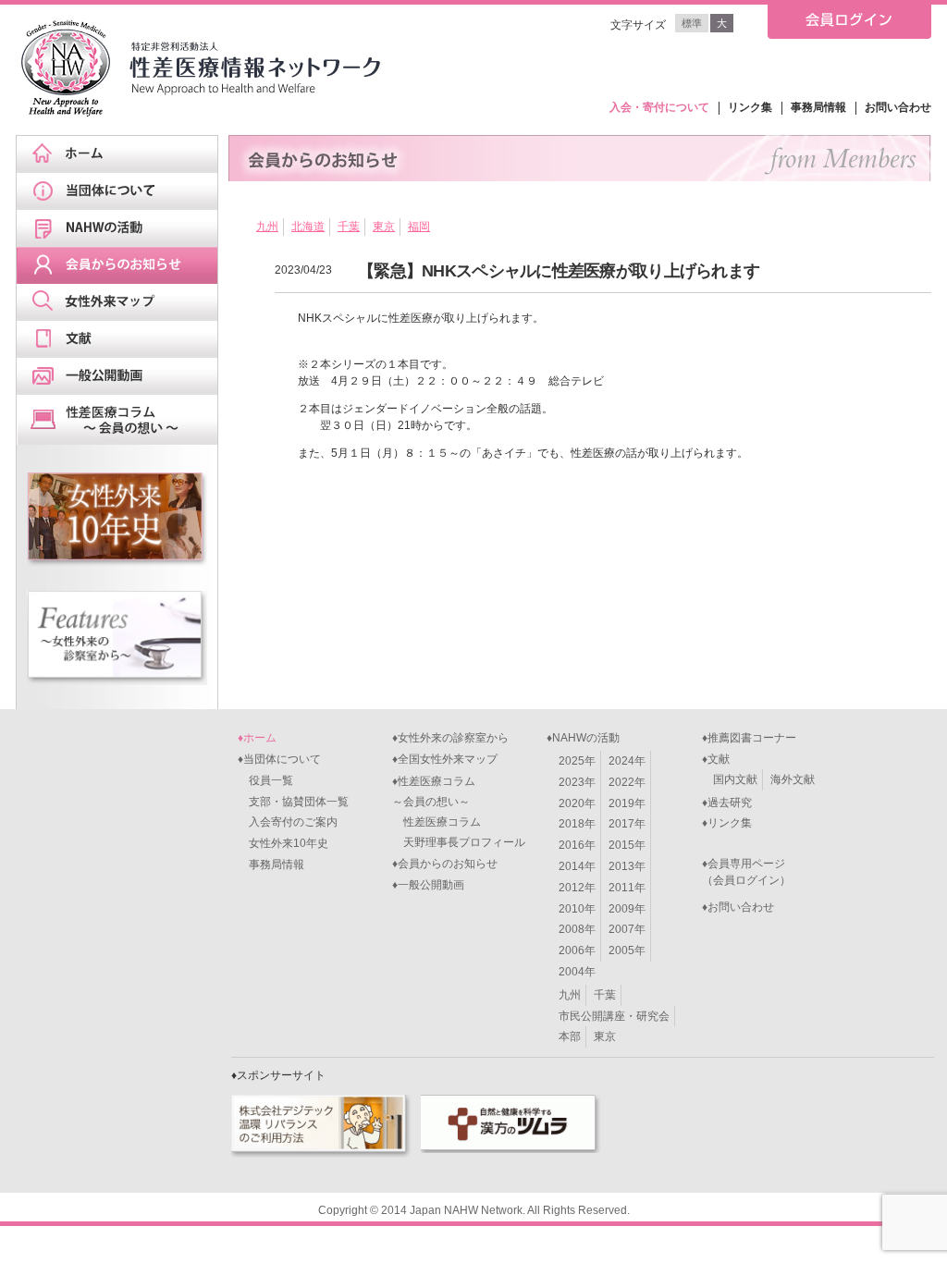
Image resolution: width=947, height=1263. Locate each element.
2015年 (627, 845)
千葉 (349, 226)
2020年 (577, 803)
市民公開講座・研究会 (614, 1016)
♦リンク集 (727, 822)
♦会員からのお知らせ (445, 863)
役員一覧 (265, 780)
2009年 (627, 908)
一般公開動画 (123, 376)
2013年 (627, 866)
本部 (570, 1036)
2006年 (577, 950)
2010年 (577, 908)
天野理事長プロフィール (458, 842)
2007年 (627, 929)
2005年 (627, 950)
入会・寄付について (659, 107)
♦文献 (716, 759)
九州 (267, 226)
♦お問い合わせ (738, 907)
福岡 (419, 226)
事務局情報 (818, 107)
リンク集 (750, 107)
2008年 (577, 929)
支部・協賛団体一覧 (293, 801)
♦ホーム (257, 737)
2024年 (627, 760)
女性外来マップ (123, 302)
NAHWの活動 (123, 228)
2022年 (627, 782)
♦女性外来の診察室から (450, 737)
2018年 (577, 823)
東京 (384, 226)
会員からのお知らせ (123, 265)
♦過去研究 (727, 802)
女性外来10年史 (283, 843)
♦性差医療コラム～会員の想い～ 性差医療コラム (436, 801)
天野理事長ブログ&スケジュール (123, 420)
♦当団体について (279, 759)
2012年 (577, 887)
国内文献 (735, 779)
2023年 (577, 782)
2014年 (577, 866)
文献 (123, 339)
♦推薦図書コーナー (749, 737)
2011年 (627, 887)
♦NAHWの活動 (583, 737)
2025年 (577, 760)
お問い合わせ (898, 107)
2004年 (577, 971)
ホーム (123, 154)
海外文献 (792, 779)
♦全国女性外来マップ (445, 759)
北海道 (308, 226)
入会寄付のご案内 (288, 821)
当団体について (123, 191)
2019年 (627, 803)
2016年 (577, 845)
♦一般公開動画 (428, 884)
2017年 (627, 823)
